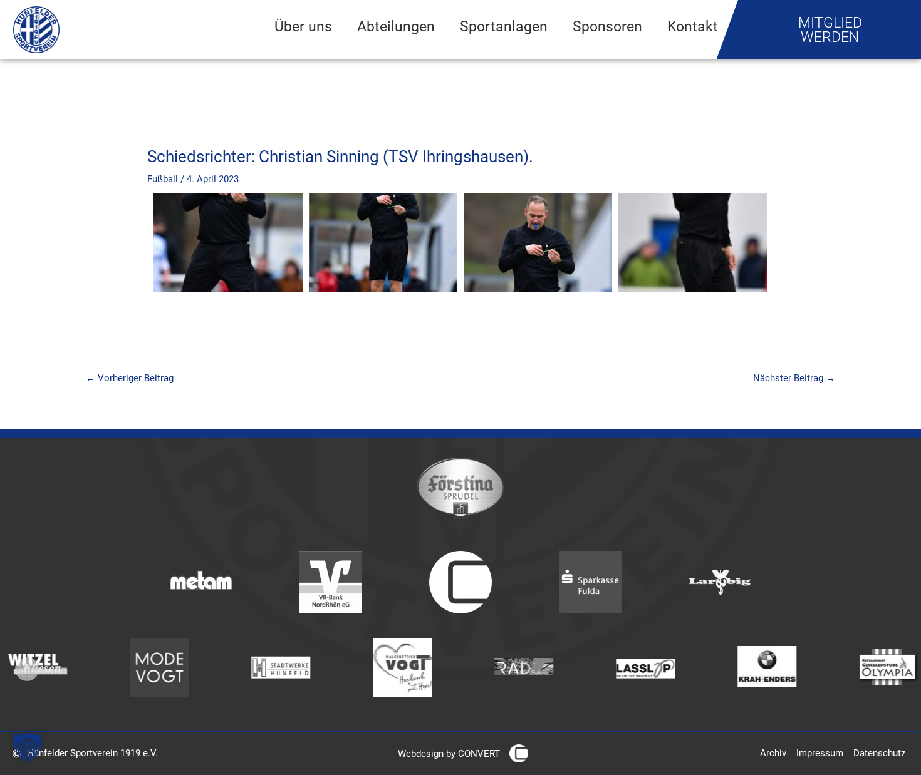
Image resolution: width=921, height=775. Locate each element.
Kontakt (692, 26)
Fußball (162, 179)
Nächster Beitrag (794, 378)
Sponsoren (607, 26)
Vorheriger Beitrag (130, 378)
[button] (27, 747)
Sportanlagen (504, 26)
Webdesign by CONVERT (449, 753)
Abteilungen (396, 26)
